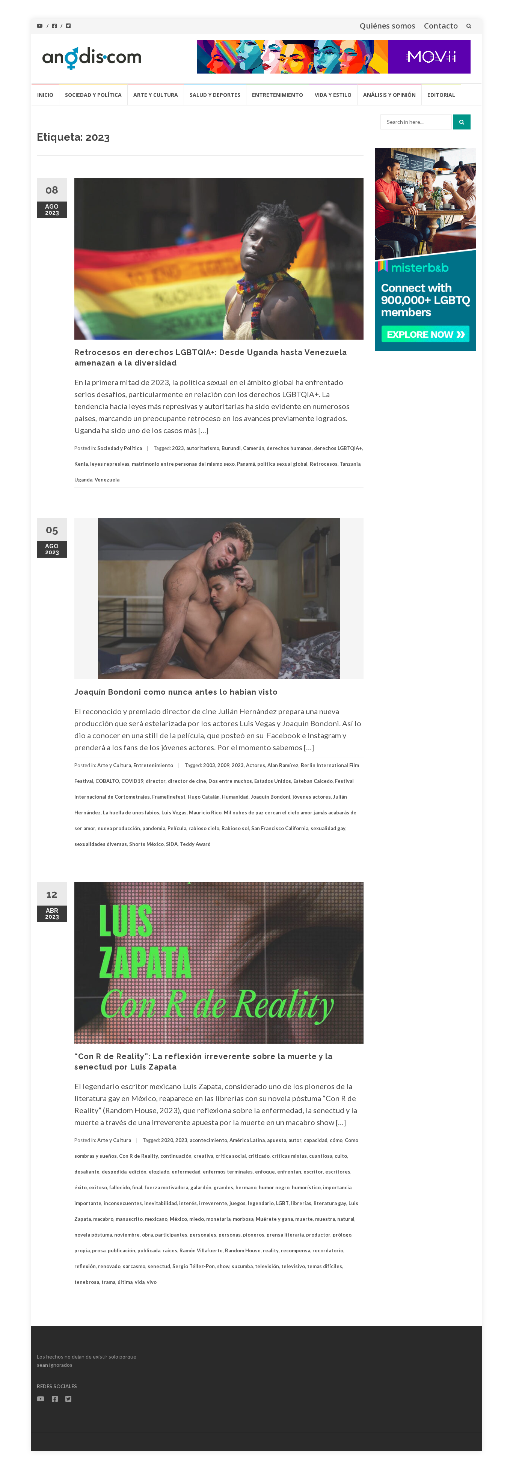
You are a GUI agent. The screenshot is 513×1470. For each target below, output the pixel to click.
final (137, 1187)
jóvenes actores (312, 797)
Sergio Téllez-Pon (193, 1266)
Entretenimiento (277, 94)
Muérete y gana (274, 1219)
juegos (237, 1203)
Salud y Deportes (215, 94)
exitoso (98, 1187)
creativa (203, 1156)
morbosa (243, 1219)
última (125, 1282)
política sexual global (282, 464)
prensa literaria (285, 1235)
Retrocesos (324, 464)
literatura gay (330, 1203)
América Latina (247, 1140)
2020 (167, 1140)
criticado (259, 1156)
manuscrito (129, 1219)
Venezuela (107, 480)
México (178, 1219)
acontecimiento (208, 1140)
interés (188, 1203)
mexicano (156, 1219)
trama (108, 1282)
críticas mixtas (289, 1156)
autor (295, 1140)
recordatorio (327, 1250)
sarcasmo (134, 1266)
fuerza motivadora (166, 1187)
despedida (114, 1172)
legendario (261, 1203)
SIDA (172, 844)
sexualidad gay (328, 828)
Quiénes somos (387, 26)
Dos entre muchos (230, 781)
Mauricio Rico (205, 812)
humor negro (274, 1187)
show (223, 1266)
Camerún (253, 448)
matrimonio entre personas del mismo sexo (183, 464)
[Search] (462, 121)
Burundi (231, 448)
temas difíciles (324, 1266)
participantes (171, 1235)
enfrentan (289, 1172)
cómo (336, 1140)
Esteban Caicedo (313, 781)
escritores (337, 1172)
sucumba (242, 1266)
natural (346, 1219)
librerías (301, 1203)
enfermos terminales (228, 1172)
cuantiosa (320, 1156)
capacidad (315, 1140)
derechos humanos (289, 448)
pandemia (153, 828)
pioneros (253, 1235)
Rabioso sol (235, 828)
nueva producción (119, 828)
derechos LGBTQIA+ (338, 448)
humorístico (306, 1187)
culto (341, 1156)
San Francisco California (279, 828)
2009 (223, 765)
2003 (209, 765)
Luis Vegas (174, 812)
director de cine (187, 781)
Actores (255, 765)
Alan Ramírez (283, 765)
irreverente (213, 1203)
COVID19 (132, 781)
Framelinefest (169, 797)
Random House (243, 1250)
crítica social (231, 1156)
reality (271, 1250)
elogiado (159, 1172)
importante (87, 1203)
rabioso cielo (204, 828)
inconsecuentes (123, 1203)
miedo (196, 1219)
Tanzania (350, 464)
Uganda (83, 480)
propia (82, 1250)
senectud (159, 1266)
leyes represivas (110, 464)
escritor (313, 1172)
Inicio (45, 94)
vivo (152, 1282)
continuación (176, 1156)
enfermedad (186, 1172)
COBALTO (107, 781)
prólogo (342, 1235)
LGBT (282, 1203)
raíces (170, 1250)
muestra (325, 1219)
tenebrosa (86, 1282)
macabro (103, 1219)
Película (176, 828)
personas (230, 1235)
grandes (223, 1187)
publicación (121, 1250)
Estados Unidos (272, 781)
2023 (178, 448)
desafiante (87, 1172)
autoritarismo (202, 448)
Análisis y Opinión (389, 94)
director (156, 781)
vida (140, 1282)
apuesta (276, 1140)
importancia (337, 1187)
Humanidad (235, 797)
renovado (109, 1266)
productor (318, 1235)
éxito (80, 1187)
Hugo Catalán (204, 797)
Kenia (81, 464)
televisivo (293, 1266)
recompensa (295, 1250)
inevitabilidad (160, 1203)
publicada (148, 1250)
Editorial (441, 94)
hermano (245, 1187)
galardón (200, 1187)
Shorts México (146, 844)
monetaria (218, 1219)
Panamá (246, 464)
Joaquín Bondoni (270, 797)
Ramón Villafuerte (201, 1250)
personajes (203, 1235)
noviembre (127, 1235)
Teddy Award (195, 844)
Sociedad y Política (93, 94)
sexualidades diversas (100, 844)
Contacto (441, 26)
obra (147, 1235)
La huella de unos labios (131, 812)
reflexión (85, 1266)
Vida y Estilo (333, 94)
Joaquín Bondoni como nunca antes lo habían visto (176, 692)
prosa (99, 1250)
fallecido (119, 1187)
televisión (267, 1266)
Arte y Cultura (155, 94)
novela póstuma (93, 1235)
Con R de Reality (138, 1156)
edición (137, 1172)
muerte (304, 1219)
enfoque (265, 1172)
